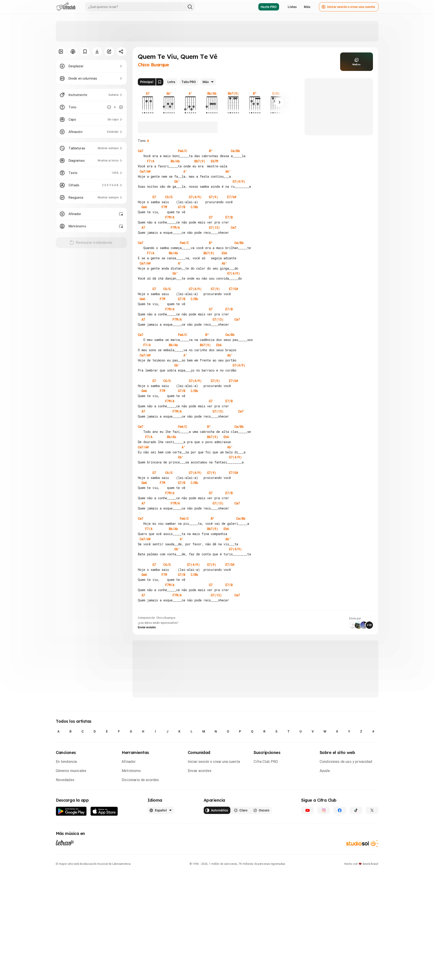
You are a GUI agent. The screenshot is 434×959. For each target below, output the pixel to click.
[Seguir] (279, 102)
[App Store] (104, 811)
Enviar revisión (147, 627)
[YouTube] (307, 810)
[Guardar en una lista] (85, 51)
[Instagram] (323, 810)
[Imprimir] (73, 51)
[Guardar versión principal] (159, 82)
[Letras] (65, 842)
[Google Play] (71, 811)
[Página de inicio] (66, 6)
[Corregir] (109, 51)
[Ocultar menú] (61, 51)
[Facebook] (340, 810)
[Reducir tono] (109, 107)
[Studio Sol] (362, 843)
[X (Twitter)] (372, 810)
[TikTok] (356, 810)
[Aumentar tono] (121, 107)
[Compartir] (121, 51)
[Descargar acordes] (97, 51)
